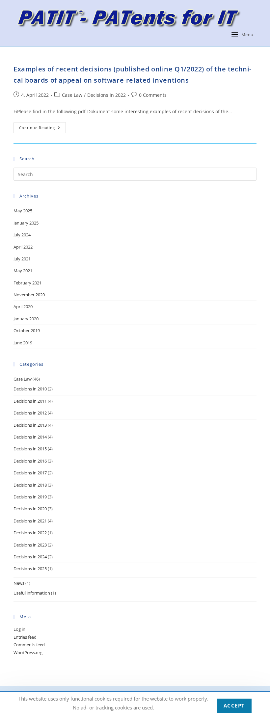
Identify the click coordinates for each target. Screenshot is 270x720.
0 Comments (153, 95)
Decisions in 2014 (30, 437)
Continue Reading (42, 128)
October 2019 (27, 330)
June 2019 (23, 343)
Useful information (32, 593)
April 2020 (23, 306)
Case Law (72, 95)
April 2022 (23, 247)
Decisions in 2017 (30, 473)
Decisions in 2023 (30, 545)
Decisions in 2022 (106, 95)
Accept (234, 705)
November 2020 (29, 295)
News (19, 583)
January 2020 (26, 319)
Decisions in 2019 (30, 497)
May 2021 (23, 271)
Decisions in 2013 (30, 425)
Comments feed (29, 645)
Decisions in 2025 (30, 569)
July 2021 (22, 259)
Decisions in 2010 (30, 389)
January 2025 (26, 223)
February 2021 (27, 283)
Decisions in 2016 (30, 461)
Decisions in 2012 (30, 413)
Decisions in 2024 (30, 557)
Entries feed (25, 637)
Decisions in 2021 (30, 521)
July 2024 (22, 235)
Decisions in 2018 (30, 485)
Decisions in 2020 (30, 509)
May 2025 (23, 211)
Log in (19, 629)
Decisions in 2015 (30, 449)
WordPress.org (28, 652)
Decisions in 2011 (30, 401)
